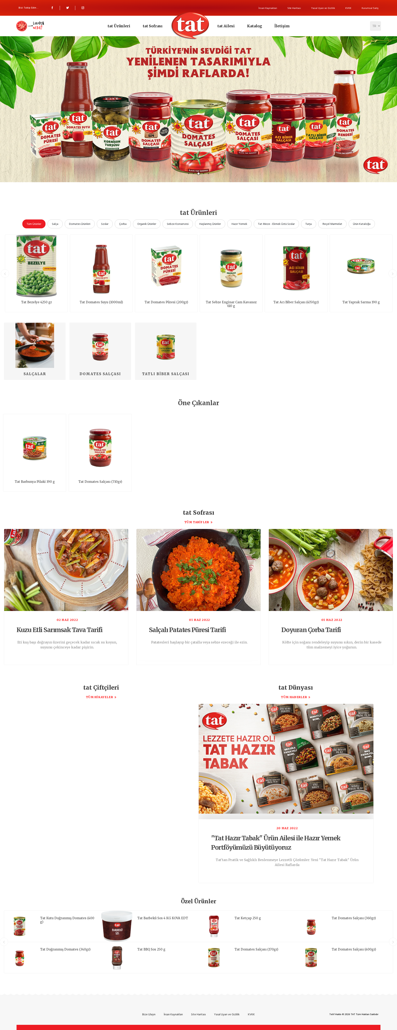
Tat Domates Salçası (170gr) (256, 949)
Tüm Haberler (294, 697)
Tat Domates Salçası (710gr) (100, 482)
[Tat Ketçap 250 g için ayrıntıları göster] (214, 926)
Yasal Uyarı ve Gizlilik (323, 8)
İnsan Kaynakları (267, 8)
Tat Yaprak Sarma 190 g (361, 302)
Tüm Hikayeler (99, 697)
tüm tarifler (196, 522)
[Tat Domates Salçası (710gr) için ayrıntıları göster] (100, 445)
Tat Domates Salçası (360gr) (354, 918)
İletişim (282, 26)
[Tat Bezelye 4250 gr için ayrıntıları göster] (36, 266)
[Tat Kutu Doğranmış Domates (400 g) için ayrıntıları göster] (19, 926)
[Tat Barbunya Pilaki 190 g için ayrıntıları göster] (34, 445)
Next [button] (393, 273)
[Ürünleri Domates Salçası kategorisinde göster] (100, 345)
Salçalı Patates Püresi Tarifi (187, 630)
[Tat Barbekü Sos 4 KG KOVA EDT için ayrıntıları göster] (116, 926)
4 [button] (203, 173)
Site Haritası (294, 8)
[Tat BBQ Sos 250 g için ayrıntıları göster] (116, 957)
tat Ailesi (226, 26)
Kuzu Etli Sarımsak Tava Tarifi (59, 630)
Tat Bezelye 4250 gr (36, 302)
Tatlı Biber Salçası (165, 374)
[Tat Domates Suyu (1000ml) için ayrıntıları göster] (101, 266)
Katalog (254, 26)
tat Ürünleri (119, 26)
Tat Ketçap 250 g (247, 918)
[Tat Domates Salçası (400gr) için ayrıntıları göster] (311, 957)
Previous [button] (5, 273)
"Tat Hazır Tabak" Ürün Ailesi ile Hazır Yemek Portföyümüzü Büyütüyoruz (276, 842)
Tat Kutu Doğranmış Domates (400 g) (67, 920)
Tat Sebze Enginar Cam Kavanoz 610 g (231, 304)
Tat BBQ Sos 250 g (151, 949)
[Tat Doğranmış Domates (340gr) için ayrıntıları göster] (19, 957)
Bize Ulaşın (148, 1014)
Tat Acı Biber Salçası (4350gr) (296, 302)
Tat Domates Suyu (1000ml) (101, 302)
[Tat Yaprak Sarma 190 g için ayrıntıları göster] (361, 266)
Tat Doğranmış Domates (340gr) (65, 949)
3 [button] (198, 173)
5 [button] (208, 173)
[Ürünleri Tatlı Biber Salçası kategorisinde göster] (166, 345)
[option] (198, 106)
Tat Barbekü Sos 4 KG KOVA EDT (162, 918)
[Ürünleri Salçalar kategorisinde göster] (35, 345)
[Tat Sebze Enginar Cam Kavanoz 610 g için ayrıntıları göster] (231, 266)
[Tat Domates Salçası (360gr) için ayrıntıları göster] (311, 926)
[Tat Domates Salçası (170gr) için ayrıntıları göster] (214, 957)
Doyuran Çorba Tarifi (311, 630)
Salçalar (35, 374)
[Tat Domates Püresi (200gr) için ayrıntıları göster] (166, 266)
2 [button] (193, 173)
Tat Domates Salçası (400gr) (354, 949)
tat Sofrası (153, 26)
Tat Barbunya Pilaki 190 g (35, 482)
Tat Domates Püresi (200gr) (166, 302)
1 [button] (188, 173)
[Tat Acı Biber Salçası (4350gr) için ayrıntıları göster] (296, 266)
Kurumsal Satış (370, 8)
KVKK (348, 8)
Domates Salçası (100, 374)
